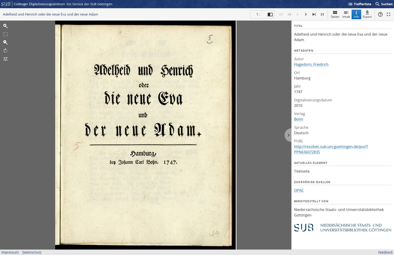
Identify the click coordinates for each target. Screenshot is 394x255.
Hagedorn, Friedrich (311, 64)
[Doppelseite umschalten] (270, 14)
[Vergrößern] (5, 26)
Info (356, 17)
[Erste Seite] (281, 14)
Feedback (385, 252)
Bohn (298, 119)
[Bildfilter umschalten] (5, 59)
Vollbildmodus (388, 14)
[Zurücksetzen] (5, 34)
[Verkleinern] (5, 42)
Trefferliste (359, 4)
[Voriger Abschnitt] (289, 14)
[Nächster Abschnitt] (314, 14)
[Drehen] (5, 51)
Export (367, 17)
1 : (258, 14)
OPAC (299, 190)
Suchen (384, 4)
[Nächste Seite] (306, 14)
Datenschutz (31, 252)
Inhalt (346, 17)
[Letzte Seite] (322, 14)
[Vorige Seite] (297, 14)
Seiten (335, 17)
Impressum (10, 252)
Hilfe (380, 14)
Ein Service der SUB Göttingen (89, 4)
